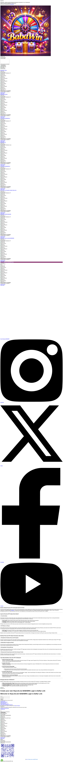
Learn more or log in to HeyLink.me (6, 704)
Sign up (2, 699)
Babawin (12, 610)
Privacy (18, 705)
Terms (15, 705)
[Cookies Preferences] (2, 760)
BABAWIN (12, 4)
